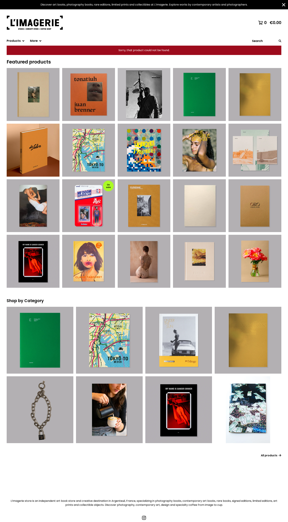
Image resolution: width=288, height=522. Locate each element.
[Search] (280, 41)
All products (269, 455)
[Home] (36, 22)
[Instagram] (144, 517)
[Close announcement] (283, 4)
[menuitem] (16, 41)
